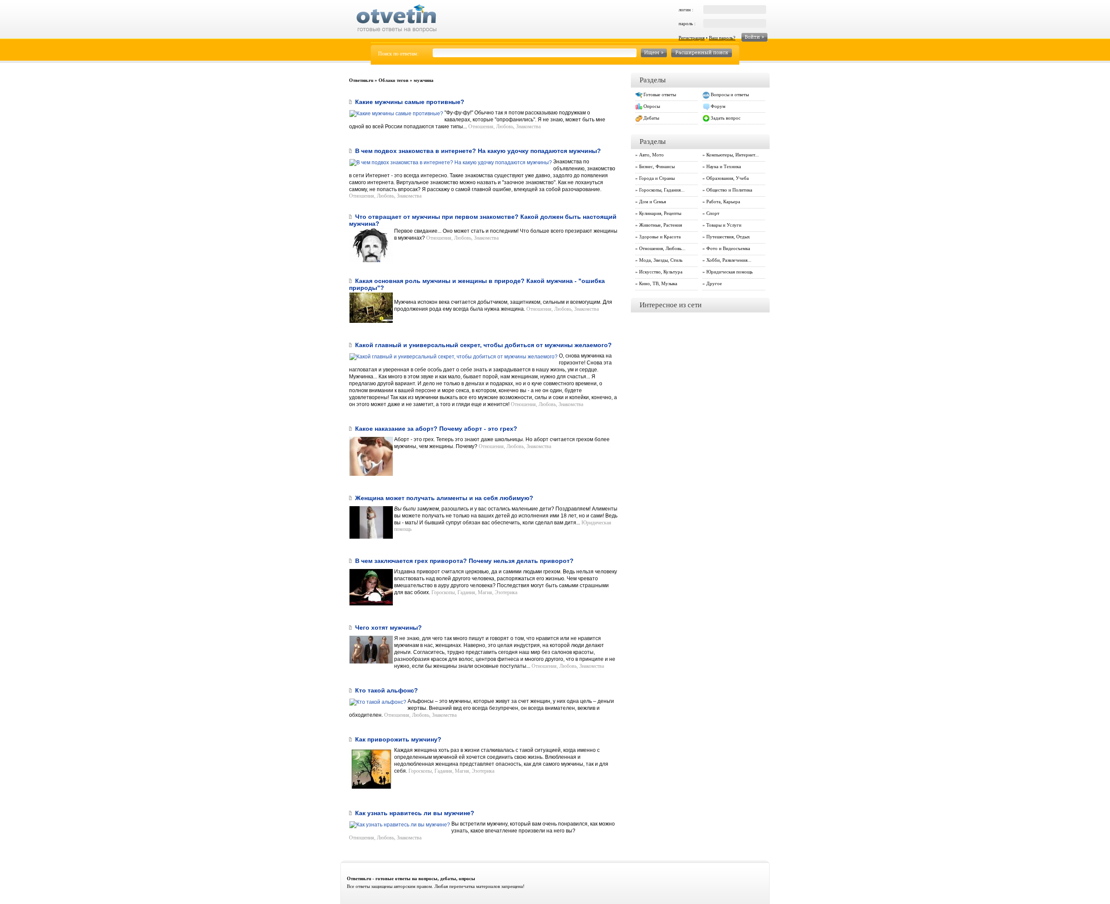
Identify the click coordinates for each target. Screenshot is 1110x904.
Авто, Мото (651, 154)
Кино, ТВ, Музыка (658, 283)
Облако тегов (393, 80)
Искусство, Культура (660, 271)
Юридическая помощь (729, 271)
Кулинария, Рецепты (660, 213)
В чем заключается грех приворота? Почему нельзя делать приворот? (464, 560)
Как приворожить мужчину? (398, 739)
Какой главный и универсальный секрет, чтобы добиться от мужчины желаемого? (483, 344)
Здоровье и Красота (660, 236)
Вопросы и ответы (730, 94)
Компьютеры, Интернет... (732, 154)
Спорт (712, 213)
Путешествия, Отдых (728, 236)
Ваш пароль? (722, 37)
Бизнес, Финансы (657, 166)
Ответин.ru (361, 80)
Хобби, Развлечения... (728, 260)
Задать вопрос (726, 117)
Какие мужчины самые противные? (409, 101)
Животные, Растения (660, 225)
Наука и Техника (723, 166)
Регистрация (692, 37)
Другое (714, 283)
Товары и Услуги (723, 225)
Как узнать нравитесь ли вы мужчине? (414, 813)
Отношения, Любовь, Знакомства (504, 127)
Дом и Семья (652, 201)
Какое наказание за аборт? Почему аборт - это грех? (436, 428)
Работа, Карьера (723, 201)
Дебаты (651, 117)
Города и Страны (657, 178)
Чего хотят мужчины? (388, 627)
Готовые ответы (659, 94)
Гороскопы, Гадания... (662, 189)
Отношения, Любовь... (662, 248)
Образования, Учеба (727, 178)
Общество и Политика (729, 189)
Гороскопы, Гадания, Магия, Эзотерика (474, 592)
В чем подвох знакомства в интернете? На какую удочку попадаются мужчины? (478, 150)
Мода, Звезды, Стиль (660, 260)
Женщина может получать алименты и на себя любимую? (444, 497)
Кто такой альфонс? (386, 690)
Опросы (651, 106)
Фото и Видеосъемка (728, 248)
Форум (718, 106)
